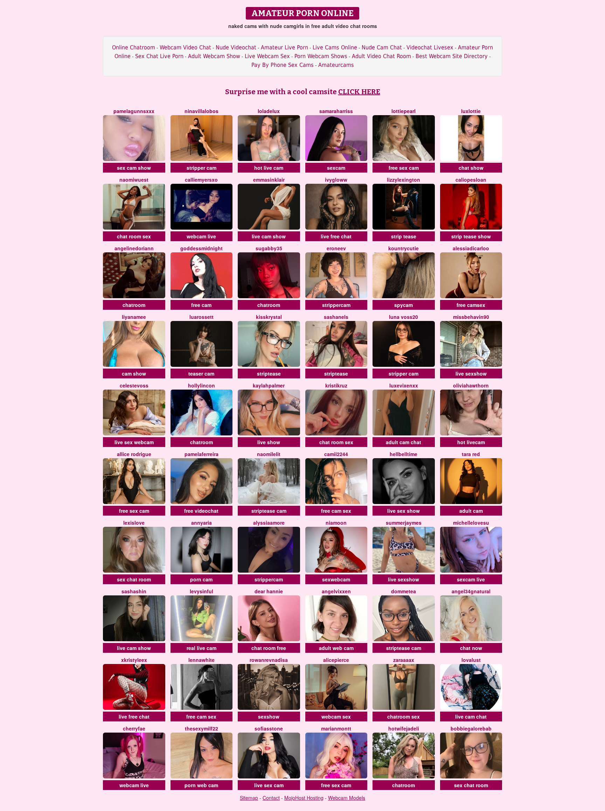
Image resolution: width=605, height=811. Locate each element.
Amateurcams (336, 65)
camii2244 (336, 453)
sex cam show (134, 167)
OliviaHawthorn (471, 385)
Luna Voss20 (403, 316)
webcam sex (336, 716)
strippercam (336, 304)
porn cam (201, 579)
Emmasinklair (269, 179)
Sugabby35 (269, 248)
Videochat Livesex (429, 47)
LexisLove (134, 522)
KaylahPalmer (269, 385)
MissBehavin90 (471, 316)
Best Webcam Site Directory (452, 56)
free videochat (201, 510)
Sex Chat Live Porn (159, 56)
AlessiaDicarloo (471, 248)
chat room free (268, 647)
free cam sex (336, 510)
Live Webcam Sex (267, 56)
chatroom (134, 304)
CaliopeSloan (471, 179)
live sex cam (269, 785)
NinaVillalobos (201, 110)
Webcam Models (346, 797)
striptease (269, 373)
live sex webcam (134, 442)
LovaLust (471, 659)
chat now (471, 647)
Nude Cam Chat (382, 47)
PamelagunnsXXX (133, 110)
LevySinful (201, 591)
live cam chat (471, 716)
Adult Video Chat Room (381, 56)
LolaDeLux (269, 110)
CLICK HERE (359, 92)
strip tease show (471, 236)
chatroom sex (403, 716)
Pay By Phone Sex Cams (282, 65)
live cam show (269, 236)
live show (268, 442)
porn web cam (201, 785)
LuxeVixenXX (403, 385)
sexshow (268, 716)
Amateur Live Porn (284, 47)
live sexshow (471, 373)
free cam (201, 304)
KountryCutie (403, 248)
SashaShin (133, 591)
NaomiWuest (133, 179)
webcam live (201, 236)
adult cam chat (403, 442)
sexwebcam (336, 579)
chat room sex (134, 236)
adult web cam (336, 647)
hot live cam (268, 167)
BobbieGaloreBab (471, 728)
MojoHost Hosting (304, 797)
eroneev (336, 248)
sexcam (336, 167)
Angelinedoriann (134, 248)
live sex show (403, 510)
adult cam (471, 510)
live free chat (336, 236)
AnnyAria (201, 522)
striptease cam (268, 510)
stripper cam (201, 167)
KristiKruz (336, 385)
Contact (271, 797)
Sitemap (249, 797)
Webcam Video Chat (185, 47)
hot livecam (471, 442)
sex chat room (134, 579)
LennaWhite (201, 659)
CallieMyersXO (201, 179)
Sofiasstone (269, 728)
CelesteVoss (134, 385)
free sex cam (404, 167)
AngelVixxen (336, 591)
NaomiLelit (268, 453)
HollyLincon (201, 385)
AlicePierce (336, 659)
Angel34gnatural (471, 591)
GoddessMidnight (201, 248)
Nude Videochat (236, 47)
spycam (403, 304)
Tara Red (471, 453)
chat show (471, 167)
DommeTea (403, 591)
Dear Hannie (269, 591)
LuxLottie (471, 110)
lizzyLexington (403, 179)
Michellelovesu (471, 522)
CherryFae (134, 728)
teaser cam (201, 373)
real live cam (201, 647)
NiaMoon (336, 522)
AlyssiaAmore (269, 522)
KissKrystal (269, 316)
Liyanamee (134, 316)
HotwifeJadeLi (403, 728)
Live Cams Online (335, 47)
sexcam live (471, 579)
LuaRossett (201, 316)
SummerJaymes (404, 522)
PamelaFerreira (201, 453)
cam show (134, 373)
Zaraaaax (403, 659)
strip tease (403, 236)
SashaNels (336, 316)
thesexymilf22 (201, 728)
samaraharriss (336, 110)
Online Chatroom (133, 47)
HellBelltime (403, 453)
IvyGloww (336, 179)
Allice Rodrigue (134, 453)
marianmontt (336, 728)
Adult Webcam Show (214, 56)
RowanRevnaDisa (269, 659)
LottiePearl (403, 110)
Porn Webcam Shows (320, 56)
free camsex (471, 304)
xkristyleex (134, 659)
